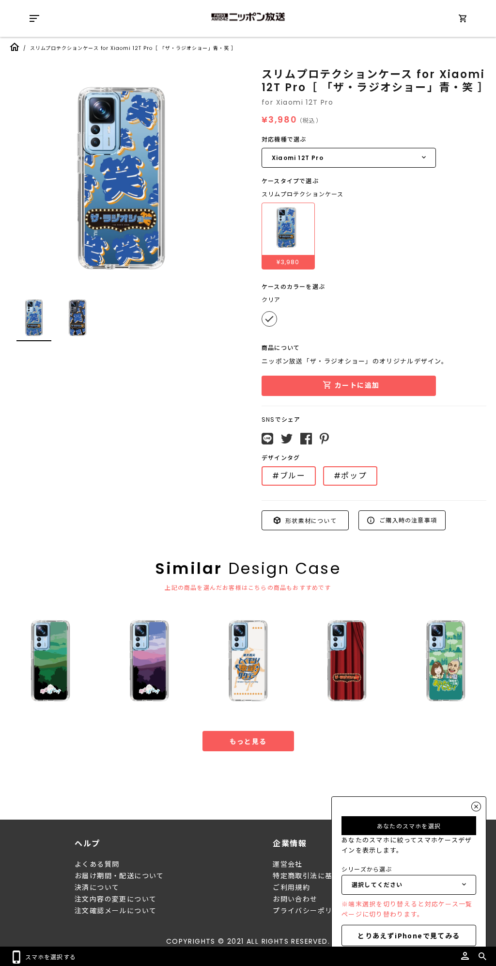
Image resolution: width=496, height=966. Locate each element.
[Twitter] (287, 438)
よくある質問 (97, 864)
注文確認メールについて (115, 911)
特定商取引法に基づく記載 (317, 876)
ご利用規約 (291, 887)
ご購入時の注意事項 (407, 520)
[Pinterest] (324, 438)
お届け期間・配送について (119, 876)
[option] (121, 177)
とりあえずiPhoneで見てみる (408, 935)
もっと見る (248, 741)
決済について (97, 887)
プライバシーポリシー (310, 911)
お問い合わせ (295, 899)
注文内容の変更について (115, 899)
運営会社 (288, 864)
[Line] (267, 438)
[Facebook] (306, 438)
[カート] (462, 20)
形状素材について (310, 520)
